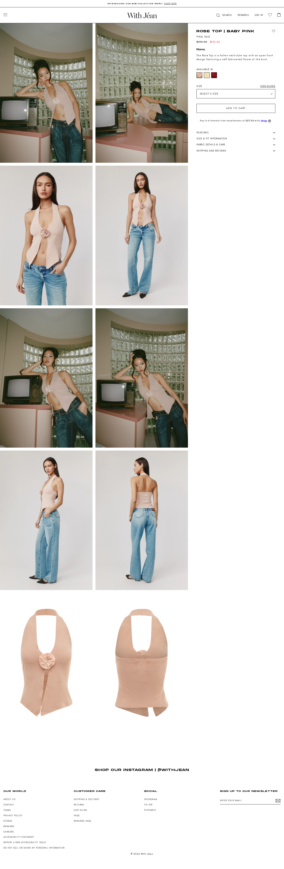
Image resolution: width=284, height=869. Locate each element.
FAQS (77, 815)
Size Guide (80, 810)
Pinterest (150, 810)
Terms (7, 810)
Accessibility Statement (18, 837)
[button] (224, 15)
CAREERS (8, 832)
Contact (8, 804)
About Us (9, 799)
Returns (79, 804)
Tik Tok (148, 804)
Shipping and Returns (211, 150)
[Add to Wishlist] (273, 31)
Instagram (150, 799)
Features (202, 132)
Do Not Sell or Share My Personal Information (34, 848)
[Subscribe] (278, 800)
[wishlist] (270, 15)
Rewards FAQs (82, 821)
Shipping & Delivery (86, 799)
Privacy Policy (12, 815)
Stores (7, 821)
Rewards (8, 826)
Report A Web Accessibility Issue (24, 842)
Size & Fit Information (211, 138)
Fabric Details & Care (210, 144)
